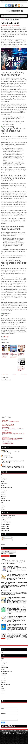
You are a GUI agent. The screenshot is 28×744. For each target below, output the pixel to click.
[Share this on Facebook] (4, 336)
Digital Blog (3, 519)
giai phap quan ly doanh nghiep (8, 515)
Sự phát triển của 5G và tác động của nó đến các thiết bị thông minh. (16, 607)
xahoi (3, 465)
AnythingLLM (4, 479)
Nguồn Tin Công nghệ (5, 522)
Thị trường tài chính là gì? (7, 443)
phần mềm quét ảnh (5, 500)
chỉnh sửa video (4, 483)
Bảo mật (3, 481)
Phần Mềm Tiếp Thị (5, 528)
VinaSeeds (18, 732)
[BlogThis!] (4, 339)
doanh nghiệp (4, 489)
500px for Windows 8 (6, 590)
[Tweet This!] (6, 336)
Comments (5, 540)
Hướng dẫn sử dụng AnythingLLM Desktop (17, 634)
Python (2, 504)
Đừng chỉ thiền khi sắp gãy (8, 425)
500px (2, 474)
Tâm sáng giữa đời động (7, 457)
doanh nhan (5, 420)
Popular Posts (5, 556)
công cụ (2, 485)
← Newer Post (4, 374)
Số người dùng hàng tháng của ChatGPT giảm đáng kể (21, 368)
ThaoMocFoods (21, 733)
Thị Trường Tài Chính (5, 524)
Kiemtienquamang (14, 733)
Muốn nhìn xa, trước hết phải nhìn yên (10, 421)
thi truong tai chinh (7, 442)
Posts (4, 537)
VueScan (3, 509)
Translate (11, 553)
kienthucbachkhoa (7, 455)
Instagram (3, 492)
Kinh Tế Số (3, 496)
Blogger (26, 730)
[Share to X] (5, 339)
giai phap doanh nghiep (8, 424)
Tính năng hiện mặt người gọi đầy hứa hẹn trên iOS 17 (5, 355)
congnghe (4, 450)
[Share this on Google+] (8, 336)
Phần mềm (3, 498)
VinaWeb (8, 732)
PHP (2, 502)
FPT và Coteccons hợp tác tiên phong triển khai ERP (13, 355)
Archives (13, 556)
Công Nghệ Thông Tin (15, 10)
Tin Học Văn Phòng (5, 526)
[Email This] (2, 339)
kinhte (3, 459)
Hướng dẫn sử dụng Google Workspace (16, 616)
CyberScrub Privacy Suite (6, 487)
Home (2, 19)
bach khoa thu (5, 437)
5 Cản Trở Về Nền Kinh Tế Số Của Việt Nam (17, 574)
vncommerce (5, 427)
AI (1, 476)
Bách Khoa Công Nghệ (6, 517)
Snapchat (3, 507)
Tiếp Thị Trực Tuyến (5, 530)
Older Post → (24, 374)
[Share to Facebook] (6, 339)
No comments (15, 25)
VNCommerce (6, 733)
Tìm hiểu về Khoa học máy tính (10, 23)
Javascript (3, 494)
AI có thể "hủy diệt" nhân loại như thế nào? (21, 354)
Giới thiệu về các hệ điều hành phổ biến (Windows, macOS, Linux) (16, 625)
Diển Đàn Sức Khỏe (7, 432)
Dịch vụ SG (23, 732)
